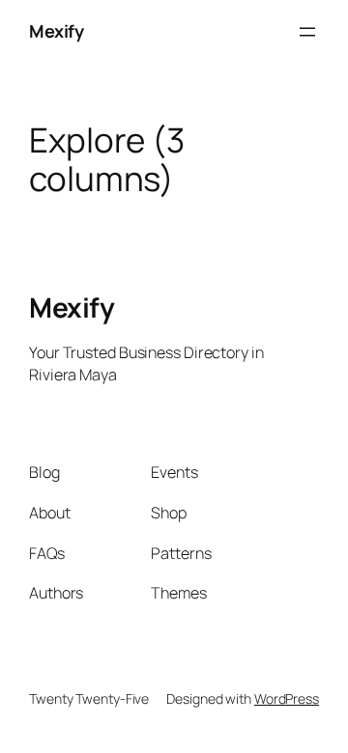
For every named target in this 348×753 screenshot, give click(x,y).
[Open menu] (307, 31)
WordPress (286, 698)
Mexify (56, 30)
